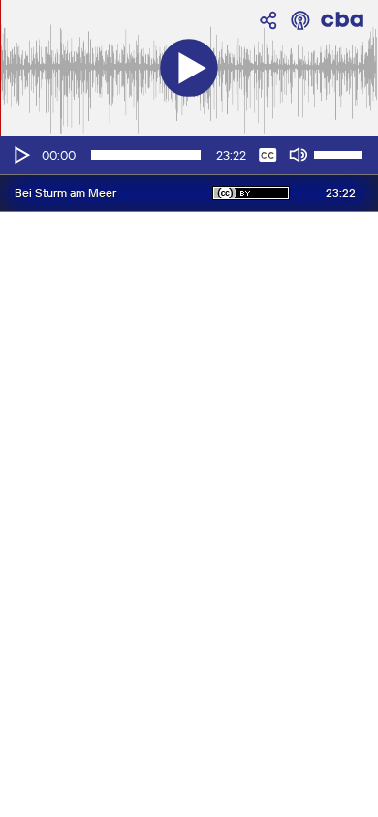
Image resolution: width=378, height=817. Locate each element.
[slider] (341, 153)
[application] (189, 155)
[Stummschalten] (298, 155)
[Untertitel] (267, 155)
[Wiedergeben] (20, 155)
